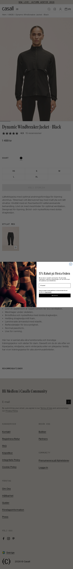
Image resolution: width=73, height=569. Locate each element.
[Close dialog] (70, 264)
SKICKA (55, 295)
